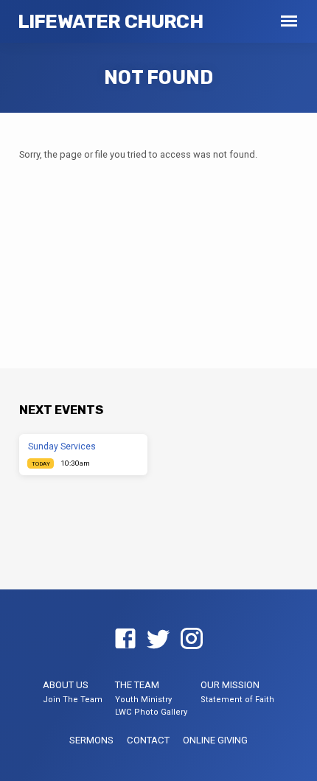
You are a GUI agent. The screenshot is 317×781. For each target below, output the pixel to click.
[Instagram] (191, 639)
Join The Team (72, 699)
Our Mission (230, 684)
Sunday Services (62, 446)
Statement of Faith (237, 699)
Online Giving (215, 740)
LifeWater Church (110, 21)
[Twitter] (158, 639)
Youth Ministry (143, 699)
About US (65, 684)
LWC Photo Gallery (151, 712)
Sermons (91, 740)
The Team (137, 684)
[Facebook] (125, 639)
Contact (148, 740)
